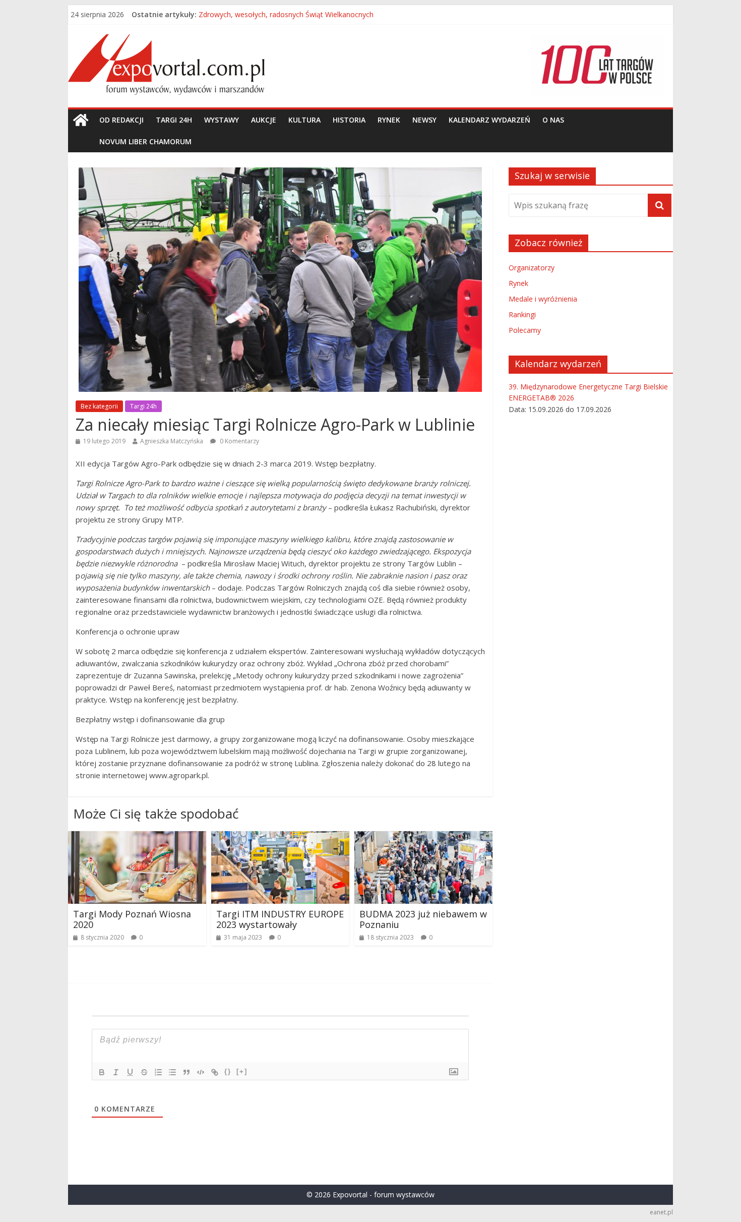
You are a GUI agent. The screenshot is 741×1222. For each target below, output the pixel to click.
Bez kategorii (99, 406)
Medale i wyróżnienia (543, 299)
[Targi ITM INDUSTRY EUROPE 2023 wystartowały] (280, 837)
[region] (597, 64)
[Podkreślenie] (130, 1072)
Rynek (389, 120)
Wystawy (221, 120)
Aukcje (263, 120)
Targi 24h (174, 120)
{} (227, 1071)
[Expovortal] (80, 120)
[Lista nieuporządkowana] (172, 1072)
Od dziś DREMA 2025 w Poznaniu (253, 12)
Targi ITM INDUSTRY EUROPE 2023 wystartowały (280, 919)
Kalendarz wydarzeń (489, 120)
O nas (553, 120)
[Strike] (144, 1072)
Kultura (304, 120)
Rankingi (522, 314)
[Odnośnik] (215, 1072)
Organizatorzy (531, 267)
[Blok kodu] (201, 1072)
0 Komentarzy (238, 441)
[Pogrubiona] (102, 1072)
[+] (242, 1071)
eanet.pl (661, 1212)
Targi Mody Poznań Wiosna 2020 (132, 919)
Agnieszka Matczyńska (171, 441)
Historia (349, 120)
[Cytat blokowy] (186, 1072)
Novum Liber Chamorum (145, 141)
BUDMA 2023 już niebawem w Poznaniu (423, 919)
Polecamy (525, 330)
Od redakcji (121, 120)
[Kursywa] (116, 1072)
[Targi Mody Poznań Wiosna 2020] (137, 837)
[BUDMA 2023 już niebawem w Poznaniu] (423, 837)
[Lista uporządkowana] (158, 1072)
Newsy (424, 120)
